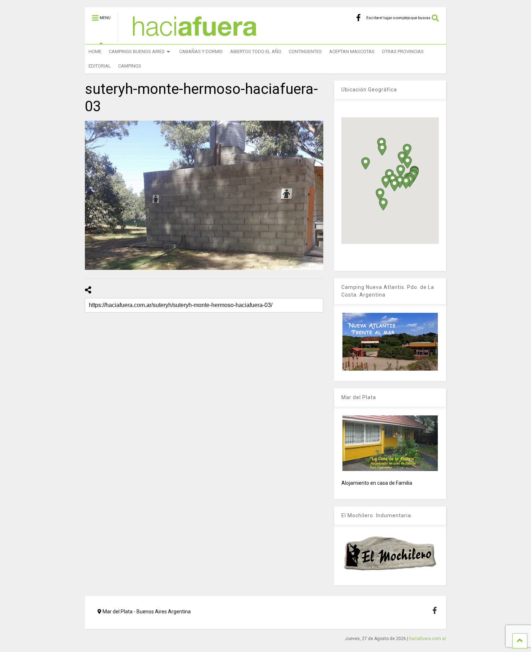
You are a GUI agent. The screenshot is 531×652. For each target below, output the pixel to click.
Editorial (99, 66)
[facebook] (358, 18)
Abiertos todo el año (255, 51)
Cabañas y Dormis (201, 51)
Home (95, 51)
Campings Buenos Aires (137, 51)
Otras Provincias (403, 51)
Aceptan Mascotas (352, 51)
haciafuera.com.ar (427, 638)
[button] (385, 182)
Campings (129, 66)
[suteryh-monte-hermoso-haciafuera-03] (204, 195)
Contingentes (305, 51)
